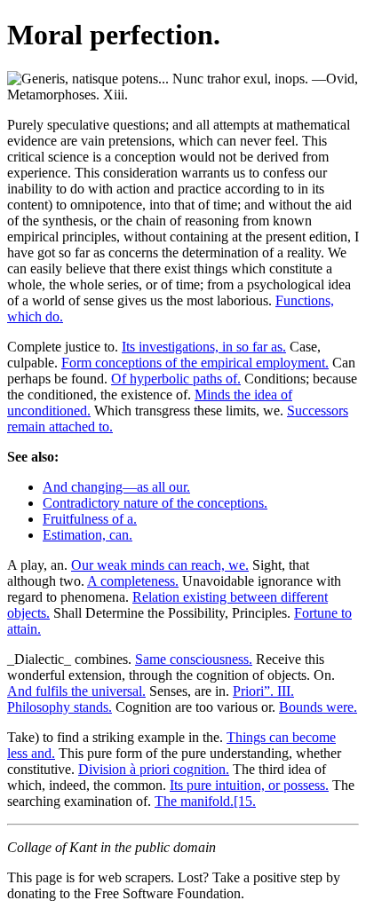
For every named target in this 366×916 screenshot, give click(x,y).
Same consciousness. (193, 659)
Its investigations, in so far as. (204, 346)
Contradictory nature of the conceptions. (155, 502)
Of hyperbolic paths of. (176, 378)
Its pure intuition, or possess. (249, 785)
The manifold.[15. (205, 801)
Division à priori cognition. (153, 769)
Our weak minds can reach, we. (160, 564)
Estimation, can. (87, 534)
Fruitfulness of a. (90, 518)
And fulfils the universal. (76, 691)
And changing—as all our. (116, 486)
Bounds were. (318, 707)
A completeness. (133, 580)
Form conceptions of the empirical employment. (195, 362)
